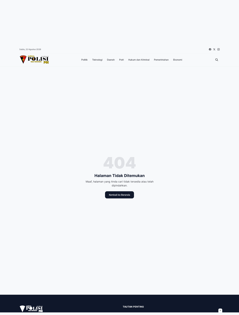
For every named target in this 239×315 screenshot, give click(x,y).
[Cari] (217, 60)
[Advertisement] (97, 22)
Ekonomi (177, 59)
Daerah (111, 59)
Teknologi (97, 59)
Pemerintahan (161, 59)
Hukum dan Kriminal (138, 59)
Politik (84, 59)
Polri (121, 59)
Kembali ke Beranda (119, 194)
